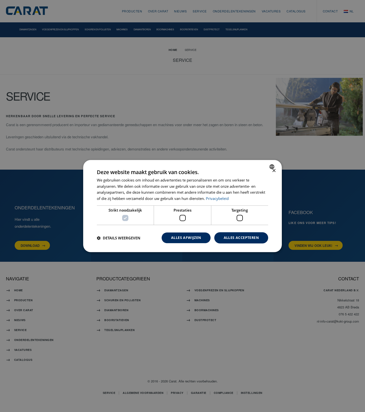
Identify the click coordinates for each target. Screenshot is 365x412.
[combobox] (272, 166)
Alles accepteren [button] (241, 237)
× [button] (274, 171)
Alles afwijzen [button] (186, 237)
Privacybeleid (217, 198)
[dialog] (182, 206)
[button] (118, 238)
